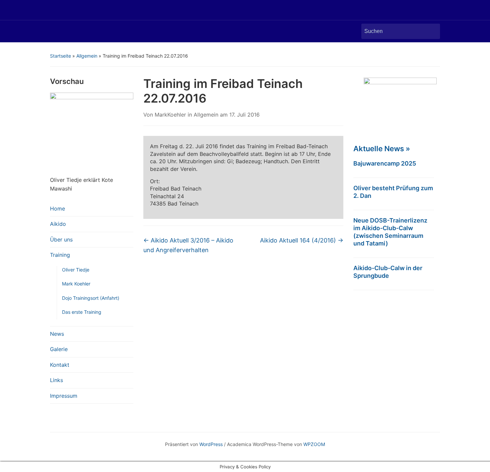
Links (56, 380)
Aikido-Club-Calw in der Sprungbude (387, 271)
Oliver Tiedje (75, 269)
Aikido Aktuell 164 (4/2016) (301, 240)
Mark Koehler (76, 283)
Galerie (59, 349)
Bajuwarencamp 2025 (384, 163)
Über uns (61, 239)
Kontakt (59, 364)
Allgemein (86, 56)
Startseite (60, 56)
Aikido (58, 224)
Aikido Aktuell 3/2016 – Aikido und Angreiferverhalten (188, 245)
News (57, 333)
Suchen (432, 31)
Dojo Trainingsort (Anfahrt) (90, 298)
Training (60, 254)
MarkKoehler (170, 114)
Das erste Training (81, 312)
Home (57, 208)
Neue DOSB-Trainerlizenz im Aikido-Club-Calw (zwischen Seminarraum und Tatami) (390, 232)
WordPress (211, 444)
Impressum (63, 395)
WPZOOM (314, 444)
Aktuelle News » (381, 148)
